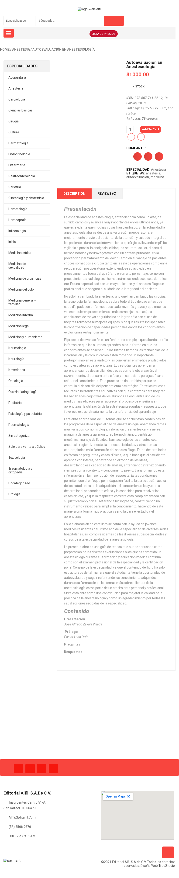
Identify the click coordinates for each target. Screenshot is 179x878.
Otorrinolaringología (23, 392)
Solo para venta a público (26, 446)
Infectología (17, 231)
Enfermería (16, 165)
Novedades (16, 370)
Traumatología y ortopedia (20, 470)
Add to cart (150, 129)
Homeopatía (17, 220)
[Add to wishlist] (131, 137)
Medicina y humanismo (25, 337)
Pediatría (15, 403)
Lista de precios (103, 33)
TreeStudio (166, 866)
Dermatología (18, 143)
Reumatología (18, 425)
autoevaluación (137, 177)
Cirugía (13, 121)
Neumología (17, 348)
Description (74, 193)
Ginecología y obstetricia (26, 198)
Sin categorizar (19, 435)
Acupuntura (17, 77)
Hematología (17, 209)
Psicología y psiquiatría (25, 414)
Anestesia (21, 49)
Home (5, 49)
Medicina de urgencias (24, 278)
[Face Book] (18, 768)
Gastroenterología (21, 176)
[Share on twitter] (148, 156)
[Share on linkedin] (159, 156)
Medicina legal (18, 326)
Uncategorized (19, 483)
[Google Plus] (53, 768)
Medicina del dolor (21, 289)
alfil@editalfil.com (22, 817)
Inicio (12, 242)
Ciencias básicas (20, 110)
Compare (141, 137)
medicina (157, 177)
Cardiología (16, 99)
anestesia (153, 173)
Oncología (15, 381)
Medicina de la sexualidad (18, 265)
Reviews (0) (107, 193)
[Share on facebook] (137, 156)
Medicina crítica (19, 253)
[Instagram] (41, 768)
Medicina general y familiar (22, 302)
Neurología (16, 359)
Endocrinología (19, 154)
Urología (14, 494)
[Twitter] (30, 768)
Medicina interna (20, 315)
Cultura (13, 132)
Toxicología (16, 457)
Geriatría (14, 187)
